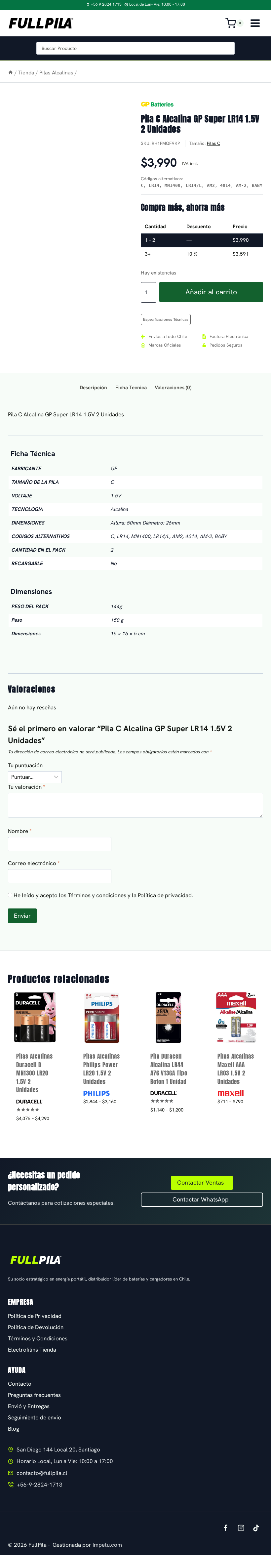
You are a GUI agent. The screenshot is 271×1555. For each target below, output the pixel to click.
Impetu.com (107, 1544)
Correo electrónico (34, 863)
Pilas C (213, 143)
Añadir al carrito (211, 291)
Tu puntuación (25, 765)
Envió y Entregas (29, 1406)
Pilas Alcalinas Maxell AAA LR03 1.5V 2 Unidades (235, 1069)
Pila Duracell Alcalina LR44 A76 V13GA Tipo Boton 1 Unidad (168, 1069)
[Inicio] (10, 72)
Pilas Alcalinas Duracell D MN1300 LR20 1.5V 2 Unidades (34, 1073)
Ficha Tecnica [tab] (131, 387)
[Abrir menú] (255, 23)
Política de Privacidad (34, 1316)
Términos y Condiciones (37, 1338)
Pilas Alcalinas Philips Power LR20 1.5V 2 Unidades (101, 1069)
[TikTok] (256, 1528)
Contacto (19, 1383)
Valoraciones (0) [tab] (173, 387)
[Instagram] (241, 1528)
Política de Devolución (35, 1327)
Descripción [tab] (93, 387)
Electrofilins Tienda (32, 1349)
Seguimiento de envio (34, 1417)
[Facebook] (225, 1528)
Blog (13, 1428)
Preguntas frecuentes (34, 1395)
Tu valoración (26, 786)
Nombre (20, 831)
